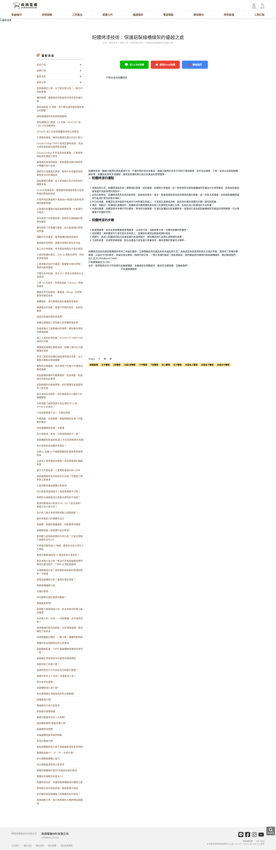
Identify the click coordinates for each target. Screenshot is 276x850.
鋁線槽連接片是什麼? (47, 687)
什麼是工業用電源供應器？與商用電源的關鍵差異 (60, 462)
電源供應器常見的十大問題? (51, 717)
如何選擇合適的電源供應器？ (52, 597)
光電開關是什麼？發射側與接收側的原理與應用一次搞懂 (60, 572)
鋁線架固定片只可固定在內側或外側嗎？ (57, 670)
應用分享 (124, 42)
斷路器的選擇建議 (46, 711)
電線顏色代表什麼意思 (48, 705)
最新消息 (41, 76)
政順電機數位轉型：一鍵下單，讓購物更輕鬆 (60, 637)
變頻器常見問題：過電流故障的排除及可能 (58, 242)
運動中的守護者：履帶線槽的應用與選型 (57, 237)
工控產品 (77, 14)
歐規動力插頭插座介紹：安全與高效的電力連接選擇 (60, 610)
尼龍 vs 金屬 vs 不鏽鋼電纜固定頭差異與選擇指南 (60, 453)
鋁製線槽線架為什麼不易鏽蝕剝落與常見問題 (60, 746)
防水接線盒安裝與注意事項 (50, 764)
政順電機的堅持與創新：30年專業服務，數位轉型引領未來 (60, 629)
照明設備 (229, 14)
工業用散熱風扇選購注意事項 (52, 485)
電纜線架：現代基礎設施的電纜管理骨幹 (57, 301)
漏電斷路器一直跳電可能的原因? (53, 530)
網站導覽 (52, 845)
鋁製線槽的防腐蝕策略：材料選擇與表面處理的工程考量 (60, 386)
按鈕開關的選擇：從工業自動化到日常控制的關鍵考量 (60, 182)
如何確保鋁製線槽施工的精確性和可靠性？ (58, 794)
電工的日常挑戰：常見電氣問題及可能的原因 (60, 248)
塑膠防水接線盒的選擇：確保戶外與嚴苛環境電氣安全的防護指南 (60, 173)
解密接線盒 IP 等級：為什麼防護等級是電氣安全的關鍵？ (60, 108)
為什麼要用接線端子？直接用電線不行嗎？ (58, 491)
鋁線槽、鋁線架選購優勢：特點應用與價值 (58, 524)
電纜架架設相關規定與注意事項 (53, 643)
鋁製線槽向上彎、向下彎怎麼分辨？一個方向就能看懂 (60, 90)
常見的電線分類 (45, 740)
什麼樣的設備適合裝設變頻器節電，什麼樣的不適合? (60, 210)
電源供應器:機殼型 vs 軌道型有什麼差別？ (58, 554)
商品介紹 (41, 64)
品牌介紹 (41, 70)
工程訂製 (259, 14)
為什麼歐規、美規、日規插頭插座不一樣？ (58, 433)
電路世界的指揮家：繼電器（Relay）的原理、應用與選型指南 (60, 293)
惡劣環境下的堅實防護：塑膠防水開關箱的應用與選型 (60, 220)
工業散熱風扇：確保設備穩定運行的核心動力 (60, 137)
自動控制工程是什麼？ (48, 664)
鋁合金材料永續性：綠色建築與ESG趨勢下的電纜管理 (59, 395)
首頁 (105, 42)
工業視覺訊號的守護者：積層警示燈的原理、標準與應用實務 (60, 265)
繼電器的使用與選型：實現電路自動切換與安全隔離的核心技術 (60, 163)
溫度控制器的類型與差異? (50, 316)
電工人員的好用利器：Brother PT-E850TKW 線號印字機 (60, 339)
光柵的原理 (42, 591)
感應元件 (107, 14)
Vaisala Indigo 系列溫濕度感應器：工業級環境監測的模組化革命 (60, 154)
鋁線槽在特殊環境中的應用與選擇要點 (56, 658)
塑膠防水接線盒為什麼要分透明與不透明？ (58, 497)
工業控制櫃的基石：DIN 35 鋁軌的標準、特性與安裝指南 (60, 256)
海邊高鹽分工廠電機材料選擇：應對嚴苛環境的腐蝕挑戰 (60, 330)
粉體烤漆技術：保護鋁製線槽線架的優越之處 (60, 782)
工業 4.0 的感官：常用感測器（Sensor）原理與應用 (60, 284)
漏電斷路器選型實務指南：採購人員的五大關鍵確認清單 (60, 349)
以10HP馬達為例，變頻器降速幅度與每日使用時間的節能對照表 (60, 192)
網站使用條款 (66, 845)
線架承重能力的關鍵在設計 (50, 518)
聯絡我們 (40, 845)
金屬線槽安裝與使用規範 (49, 735)
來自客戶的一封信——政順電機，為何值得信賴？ (60, 620)
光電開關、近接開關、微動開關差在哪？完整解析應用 (60, 420)
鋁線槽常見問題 (45, 729)
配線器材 (17, 14)
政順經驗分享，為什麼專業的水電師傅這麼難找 (60, 801)
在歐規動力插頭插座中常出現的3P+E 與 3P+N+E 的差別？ (57, 405)
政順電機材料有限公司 (55, 833)
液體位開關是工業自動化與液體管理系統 (57, 322)
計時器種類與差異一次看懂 (50, 428)
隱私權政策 (248, 841)
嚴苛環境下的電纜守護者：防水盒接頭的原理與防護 (60, 229)
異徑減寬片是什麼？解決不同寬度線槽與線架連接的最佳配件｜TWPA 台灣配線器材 (60, 562)
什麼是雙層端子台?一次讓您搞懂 (53, 412)
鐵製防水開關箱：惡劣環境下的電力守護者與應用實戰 (60, 367)
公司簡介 (16, 845)
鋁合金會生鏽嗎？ (46, 681)
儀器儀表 (138, 14)
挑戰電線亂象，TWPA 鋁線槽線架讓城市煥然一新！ (60, 650)
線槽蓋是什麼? (44, 699)
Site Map (260, 841)
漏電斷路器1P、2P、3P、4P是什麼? (55, 752)
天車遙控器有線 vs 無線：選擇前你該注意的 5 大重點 (60, 547)
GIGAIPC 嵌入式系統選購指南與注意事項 (58, 131)
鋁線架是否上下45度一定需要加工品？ (56, 676)
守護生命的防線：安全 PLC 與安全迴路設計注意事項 (60, 275)
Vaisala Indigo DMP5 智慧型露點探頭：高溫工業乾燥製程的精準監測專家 (60, 145)
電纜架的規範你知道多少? (50, 776)
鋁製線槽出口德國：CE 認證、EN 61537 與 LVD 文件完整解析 (59, 124)
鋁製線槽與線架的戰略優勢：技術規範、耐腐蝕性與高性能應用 (60, 377)
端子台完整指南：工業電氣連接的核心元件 (58, 470)
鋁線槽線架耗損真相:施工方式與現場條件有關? (60, 439)
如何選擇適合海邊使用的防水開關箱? (55, 693)
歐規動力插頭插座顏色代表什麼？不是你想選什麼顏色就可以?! (60, 538)
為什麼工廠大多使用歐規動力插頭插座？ (57, 512)
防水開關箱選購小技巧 (48, 758)
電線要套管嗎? (44, 603)
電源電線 (168, 14)
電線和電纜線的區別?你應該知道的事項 (57, 770)
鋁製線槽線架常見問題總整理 (52, 116)
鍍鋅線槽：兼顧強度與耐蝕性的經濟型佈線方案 (60, 99)
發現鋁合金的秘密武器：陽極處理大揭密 (57, 788)
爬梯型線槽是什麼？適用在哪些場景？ (56, 579)
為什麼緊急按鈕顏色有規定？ (52, 445)
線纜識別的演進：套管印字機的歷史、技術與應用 (60, 309)
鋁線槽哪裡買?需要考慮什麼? (51, 723)
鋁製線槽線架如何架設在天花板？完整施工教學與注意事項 (60, 478)
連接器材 (198, 14)
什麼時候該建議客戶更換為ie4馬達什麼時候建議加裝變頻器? (60, 201)
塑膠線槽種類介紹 (46, 585)
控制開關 (47, 14)
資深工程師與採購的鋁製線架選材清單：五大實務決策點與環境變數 (60, 358)
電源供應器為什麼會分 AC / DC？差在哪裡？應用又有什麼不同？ (59, 505)
